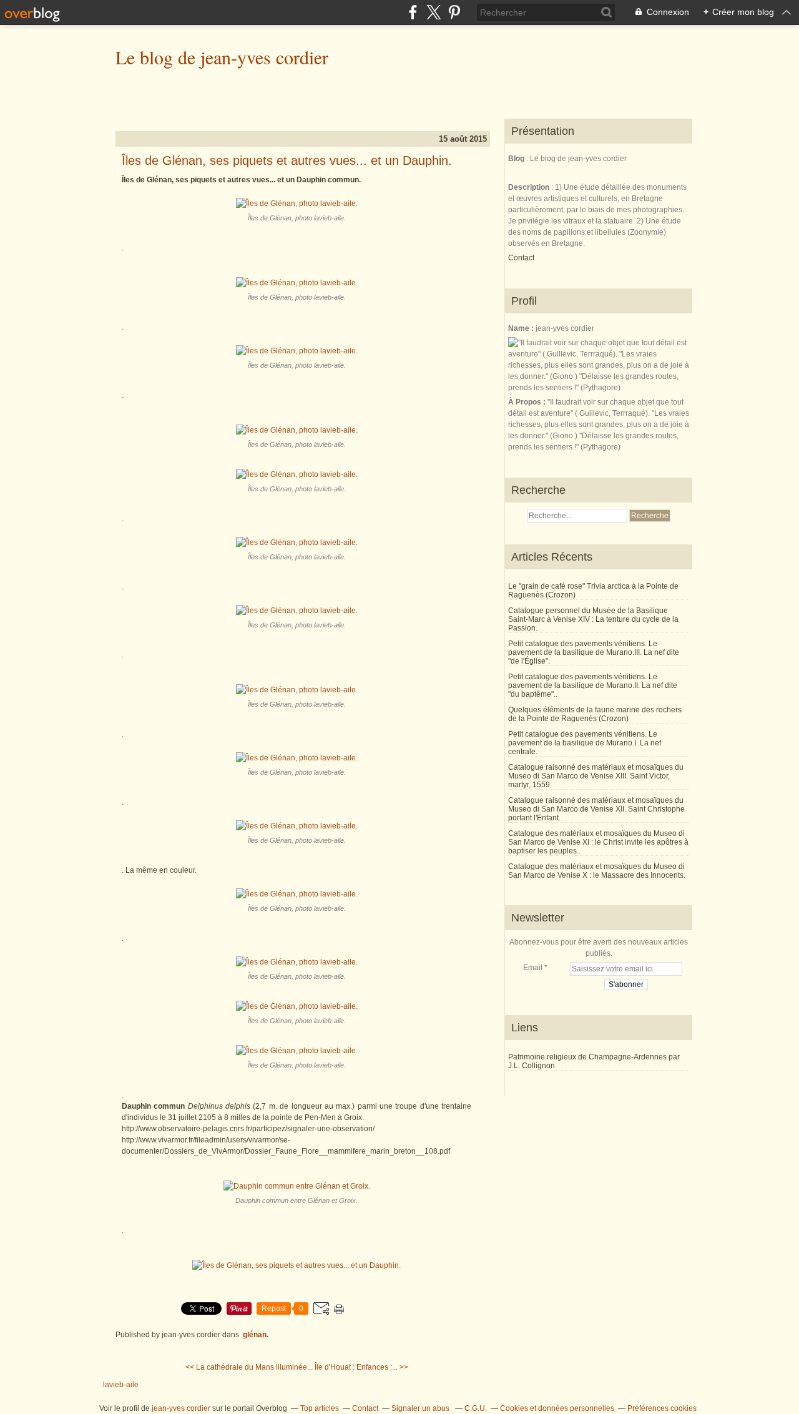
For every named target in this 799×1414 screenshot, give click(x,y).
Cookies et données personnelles (557, 1408)
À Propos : (527, 402)
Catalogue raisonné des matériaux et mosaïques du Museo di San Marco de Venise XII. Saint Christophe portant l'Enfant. (596, 809)
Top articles (319, 1408)
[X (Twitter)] (433, 12)
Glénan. (255, 1334)
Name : (522, 328)
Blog (516, 158)
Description (529, 187)
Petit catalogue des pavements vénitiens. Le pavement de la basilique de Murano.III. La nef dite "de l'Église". (593, 652)
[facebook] (413, 12)
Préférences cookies (662, 1408)
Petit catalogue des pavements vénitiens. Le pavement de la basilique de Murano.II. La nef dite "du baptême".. (592, 685)
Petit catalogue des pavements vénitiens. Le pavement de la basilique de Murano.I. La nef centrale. (584, 743)
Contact (521, 257)
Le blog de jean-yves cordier (221, 56)
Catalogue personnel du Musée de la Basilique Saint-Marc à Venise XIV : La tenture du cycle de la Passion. (593, 619)
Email (532, 967)
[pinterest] (454, 12)
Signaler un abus (421, 1408)
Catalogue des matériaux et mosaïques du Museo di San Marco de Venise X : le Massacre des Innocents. (596, 871)
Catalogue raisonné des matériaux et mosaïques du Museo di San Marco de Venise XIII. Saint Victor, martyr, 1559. (596, 776)
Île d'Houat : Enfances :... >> (361, 1367)
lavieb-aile (121, 1384)
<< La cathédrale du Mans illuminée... (249, 1367)
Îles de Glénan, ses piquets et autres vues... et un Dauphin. (287, 160)
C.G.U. (475, 1408)
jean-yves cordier (181, 1408)
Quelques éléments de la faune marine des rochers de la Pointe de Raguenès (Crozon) (595, 714)
